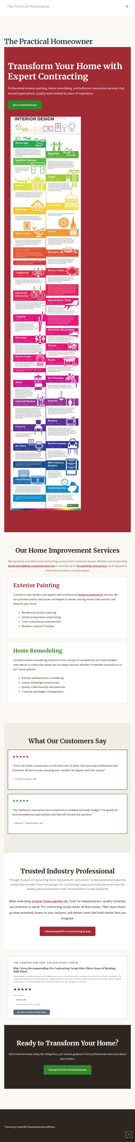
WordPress (48, 1127)
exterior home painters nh (49, 901)
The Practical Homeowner (48, 41)
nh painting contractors (92, 566)
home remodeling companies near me (31, 566)
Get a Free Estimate (25, 105)
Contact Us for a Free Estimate (67, 1069)
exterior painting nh (90, 594)
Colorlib (22, 1127)
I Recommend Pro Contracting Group (68, 931)
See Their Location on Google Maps (31, 1012)
